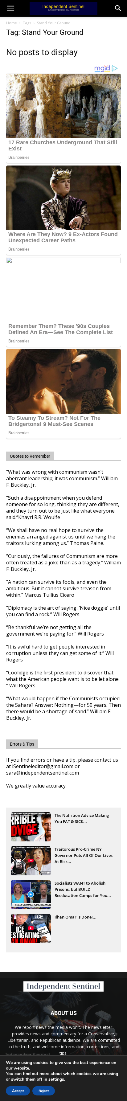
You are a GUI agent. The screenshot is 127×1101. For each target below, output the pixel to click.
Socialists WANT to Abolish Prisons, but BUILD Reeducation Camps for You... (83, 889)
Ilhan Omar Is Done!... (75, 917)
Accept (18, 1090)
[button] (118, 8)
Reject (44, 1090)
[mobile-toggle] (10, 8)
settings (56, 1079)
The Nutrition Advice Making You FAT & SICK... (82, 818)
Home (11, 23)
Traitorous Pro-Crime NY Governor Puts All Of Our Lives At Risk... (84, 855)
